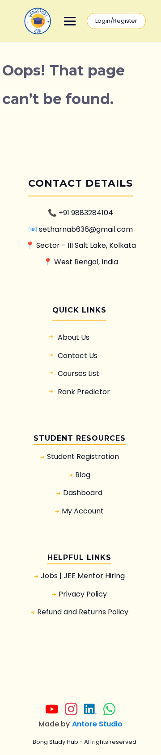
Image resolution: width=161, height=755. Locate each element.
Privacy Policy (83, 594)
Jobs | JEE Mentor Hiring (83, 576)
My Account (83, 511)
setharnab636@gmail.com (86, 229)
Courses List (78, 373)
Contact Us (77, 355)
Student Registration (83, 456)
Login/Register (116, 21)
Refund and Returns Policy (82, 612)
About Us (73, 337)
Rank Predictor (84, 392)
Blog (82, 475)
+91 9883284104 (86, 213)
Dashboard (82, 493)
